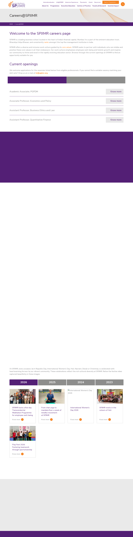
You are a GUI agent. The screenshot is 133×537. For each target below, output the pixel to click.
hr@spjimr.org (18, 474)
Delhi (82, 509)
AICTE (102, 536)
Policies (108, 536)
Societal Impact (113, 6)
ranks (46, 42)
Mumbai (83, 492)
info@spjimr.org (85, 504)
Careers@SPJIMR (62, 517)
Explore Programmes (110, 2)
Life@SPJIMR (59, 2)
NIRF (97, 536)
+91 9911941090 (86, 520)
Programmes (54, 6)
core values (66, 47)
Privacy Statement (117, 536)
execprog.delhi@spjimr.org (89, 522)
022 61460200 (97, 502)
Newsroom (97, 2)
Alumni (91, 2)
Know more (116, 91)
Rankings (59, 514)
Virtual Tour (60, 495)
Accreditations (61, 511)
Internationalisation (48, 2)
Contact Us (59, 498)
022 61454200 (85, 502)
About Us (45, 6)
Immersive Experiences (71, 2)
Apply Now (60, 492)
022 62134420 (108, 502)
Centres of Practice (84, 6)
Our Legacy (59, 508)
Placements (83, 2)
